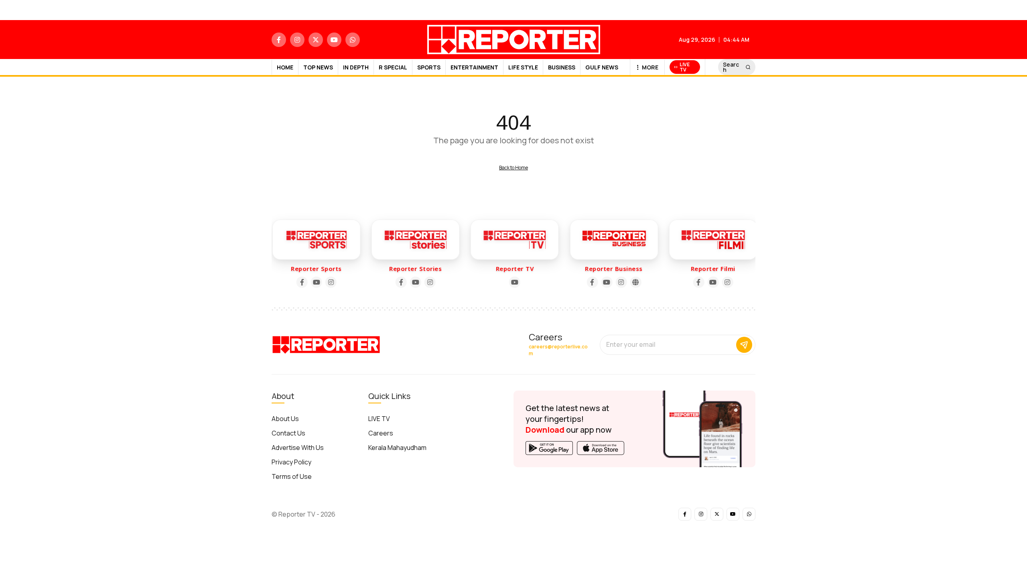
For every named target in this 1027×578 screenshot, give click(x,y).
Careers (380, 433)
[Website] (634, 282)
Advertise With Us (298, 447)
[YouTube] (315, 282)
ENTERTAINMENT (474, 67)
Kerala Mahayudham (397, 447)
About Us (285, 418)
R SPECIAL (393, 67)
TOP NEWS (318, 67)
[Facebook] (300, 282)
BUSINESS (561, 67)
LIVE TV (379, 418)
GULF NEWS (601, 67)
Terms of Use (292, 476)
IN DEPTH (356, 67)
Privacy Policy (291, 462)
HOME (285, 67)
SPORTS (428, 67)
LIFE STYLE (523, 67)
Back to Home (513, 167)
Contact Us (288, 433)
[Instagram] (329, 282)
